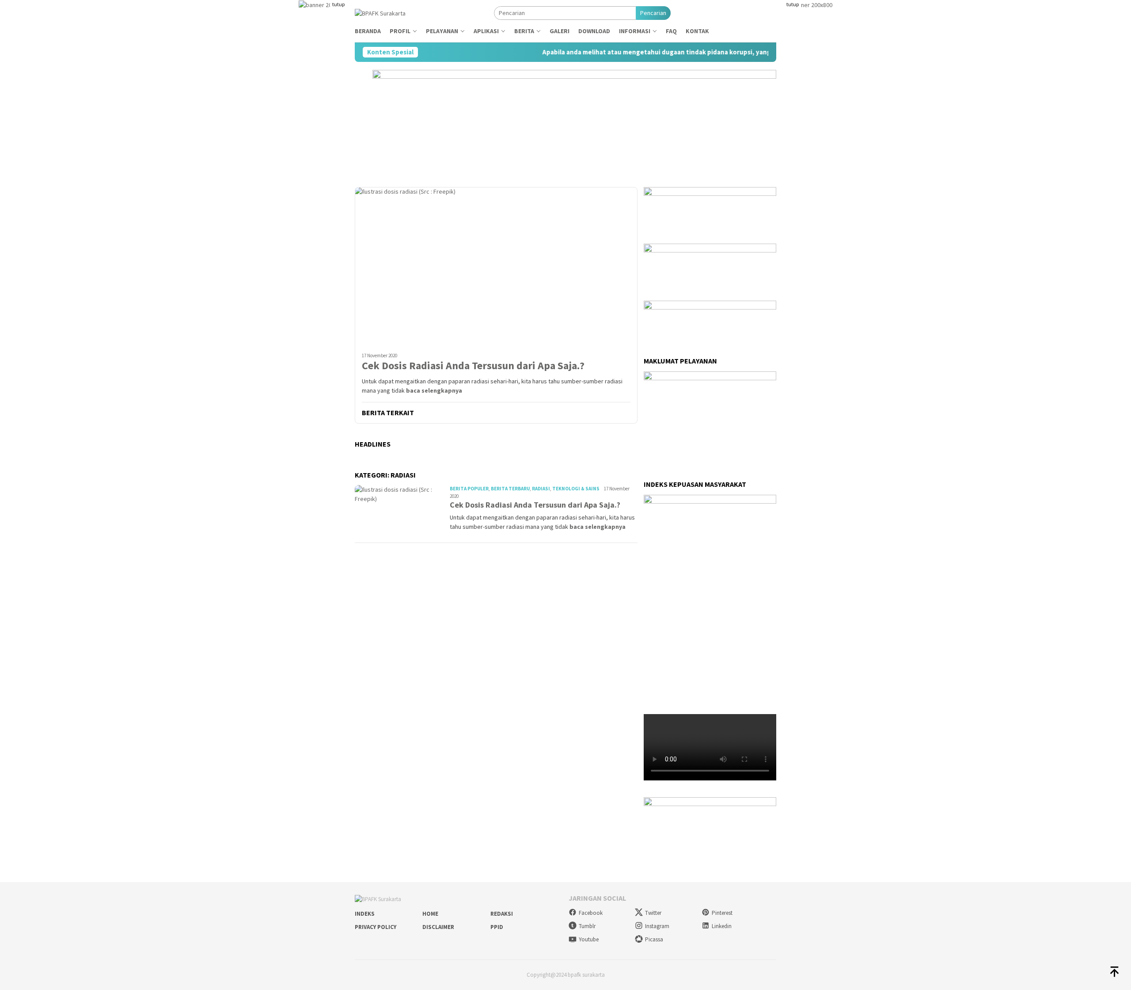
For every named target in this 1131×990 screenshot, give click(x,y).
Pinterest (722, 913)
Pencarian (653, 13)
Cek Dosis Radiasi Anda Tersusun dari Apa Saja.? (473, 365)
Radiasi (541, 488)
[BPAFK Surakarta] (380, 12)
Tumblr (587, 926)
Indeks (365, 913)
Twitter (653, 913)
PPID (496, 927)
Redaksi (501, 913)
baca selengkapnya (434, 390)
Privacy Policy (375, 927)
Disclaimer (438, 927)
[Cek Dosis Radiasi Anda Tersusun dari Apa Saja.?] (496, 266)
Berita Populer (469, 488)
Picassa (654, 939)
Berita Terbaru (510, 488)
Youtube (589, 939)
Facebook (591, 913)
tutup (338, 4)
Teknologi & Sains (576, 488)
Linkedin (722, 926)
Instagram (657, 926)
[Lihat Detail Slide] (710, 824)
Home (430, 913)
